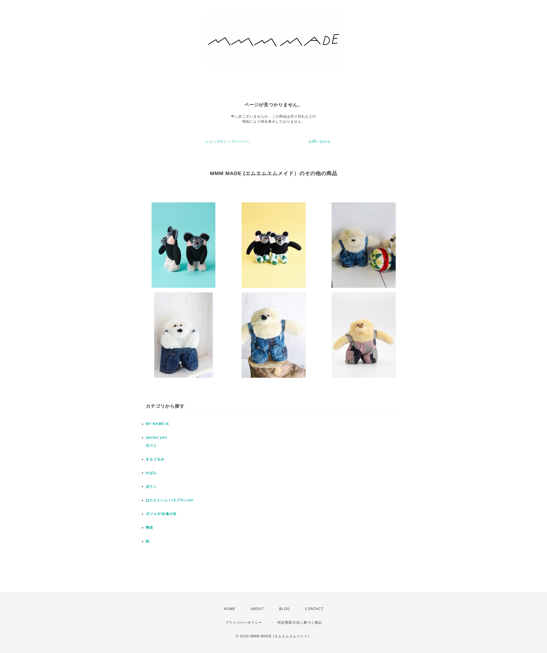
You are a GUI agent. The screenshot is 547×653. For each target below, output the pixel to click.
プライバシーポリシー (243, 623)
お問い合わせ (320, 141)
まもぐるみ (155, 459)
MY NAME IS (157, 424)
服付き (151, 445)
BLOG (284, 609)
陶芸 (149, 527)
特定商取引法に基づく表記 (299, 623)
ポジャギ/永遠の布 (161, 514)
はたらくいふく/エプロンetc (170, 500)
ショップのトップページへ (227, 141)
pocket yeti (156, 438)
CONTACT (314, 609)
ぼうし (151, 486)
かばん (151, 473)
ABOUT (257, 609)
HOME (229, 609)
